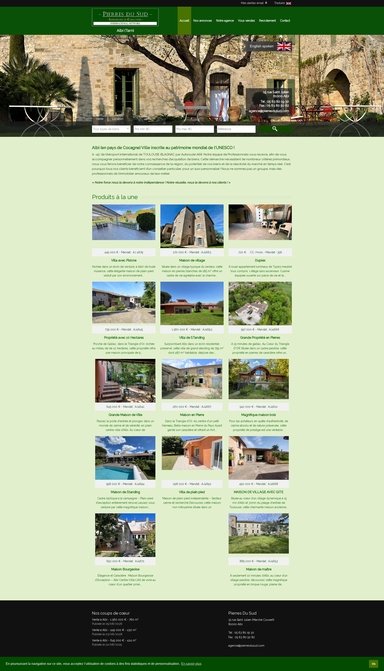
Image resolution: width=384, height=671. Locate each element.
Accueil (184, 20)
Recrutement (267, 20)
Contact (285, 20)
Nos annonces (202, 20)
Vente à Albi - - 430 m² (114, 630)
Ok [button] (374, 663)
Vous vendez (246, 20)
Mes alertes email (252, 3)
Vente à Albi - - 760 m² (115, 619)
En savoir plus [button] (191, 663)
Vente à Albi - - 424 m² (114, 640)
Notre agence (225, 20)
